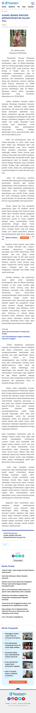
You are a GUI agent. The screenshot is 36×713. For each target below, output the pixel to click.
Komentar (19, 560)
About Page (27, 699)
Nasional (12, 7)
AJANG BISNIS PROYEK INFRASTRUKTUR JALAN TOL (14, 536)
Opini (5, 544)
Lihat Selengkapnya (18, 682)
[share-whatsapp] (19, 556)
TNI (18, 7)
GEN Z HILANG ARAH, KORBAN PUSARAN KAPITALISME (11, 673)
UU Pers (13, 703)
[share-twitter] (16, 556)
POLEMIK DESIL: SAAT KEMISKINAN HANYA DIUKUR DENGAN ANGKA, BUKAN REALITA (12, 655)
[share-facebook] (13, 556)
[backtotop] (18, 690)
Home (4, 7)
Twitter (20, 701)
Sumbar (31, 7)
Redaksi (7, 703)
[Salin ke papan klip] (22, 556)
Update (25, 237)
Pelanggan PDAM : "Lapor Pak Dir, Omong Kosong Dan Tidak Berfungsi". (13, 636)
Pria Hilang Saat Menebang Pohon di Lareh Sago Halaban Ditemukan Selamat (12, 645)
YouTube (25, 701)
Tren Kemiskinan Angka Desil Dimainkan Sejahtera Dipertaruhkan (13, 664)
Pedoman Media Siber (24, 703)
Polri (24, 7)
